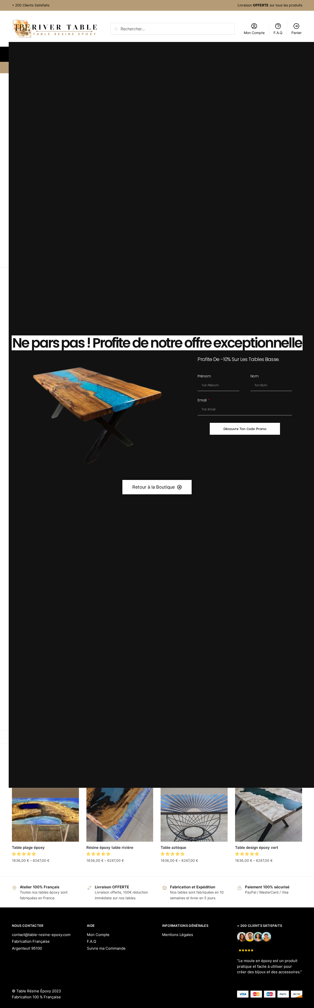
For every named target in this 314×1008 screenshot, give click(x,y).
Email (202, 400)
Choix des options (45, 870)
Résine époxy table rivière (109, 847)
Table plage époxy (28, 847)
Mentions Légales (177, 934)
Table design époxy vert (256, 847)
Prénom (204, 376)
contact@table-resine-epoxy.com (41, 934)
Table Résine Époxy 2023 (38, 991)
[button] (24, 853)
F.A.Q (91, 941)
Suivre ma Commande (106, 948)
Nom (254, 376)
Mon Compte (98, 934)
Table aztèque (173, 847)
